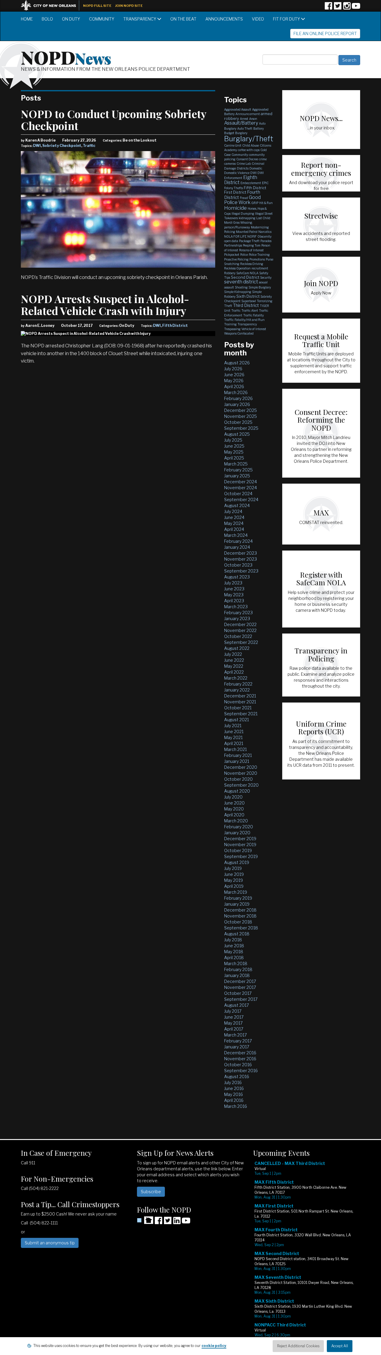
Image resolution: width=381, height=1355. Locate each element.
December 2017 (240, 981)
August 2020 (237, 790)
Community (101, 18)
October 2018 (238, 921)
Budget (229, 133)
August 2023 (237, 576)
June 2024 (234, 517)
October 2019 (238, 850)
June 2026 (234, 374)
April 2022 (234, 672)
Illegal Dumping (243, 213)
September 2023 (241, 570)
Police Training (259, 254)
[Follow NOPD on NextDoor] (145, 1220)
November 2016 (240, 1058)
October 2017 (238, 993)
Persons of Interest (251, 250)
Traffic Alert (249, 310)
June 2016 (234, 1088)
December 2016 (240, 1052)
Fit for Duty (287, 18)
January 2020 (237, 832)
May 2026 (233, 380)
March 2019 (235, 892)
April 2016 (233, 1100)
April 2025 (234, 457)
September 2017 (240, 999)
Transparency (140, 18)
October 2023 (238, 564)
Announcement (247, 114)
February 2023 (238, 612)
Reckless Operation (237, 268)
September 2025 (241, 428)
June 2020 (234, 802)
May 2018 (233, 951)
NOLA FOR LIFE (235, 236)
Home (27, 18)
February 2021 (238, 755)
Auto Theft (244, 128)
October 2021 (238, 707)
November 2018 (240, 915)
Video (258, 18)
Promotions (257, 259)
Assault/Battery (241, 123)
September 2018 (241, 927)
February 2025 (238, 469)
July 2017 (232, 1011)
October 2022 (238, 636)
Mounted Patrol (246, 231)
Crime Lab (244, 163)
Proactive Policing (236, 259)
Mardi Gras (232, 222)
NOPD (66, 57)
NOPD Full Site (97, 6)
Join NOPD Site (129, 6)
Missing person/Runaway (238, 224)
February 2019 (238, 898)
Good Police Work (242, 200)
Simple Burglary (260, 287)
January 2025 (237, 475)
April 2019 (233, 886)
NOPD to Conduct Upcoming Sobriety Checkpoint (113, 119)
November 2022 (240, 630)
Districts (243, 168)
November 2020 (240, 773)
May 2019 (233, 880)
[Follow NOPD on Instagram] (347, 7)
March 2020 (236, 820)
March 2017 (235, 1034)
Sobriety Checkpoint (61, 145)
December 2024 (240, 481)
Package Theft (249, 241)
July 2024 (233, 511)
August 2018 (236, 933)
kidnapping (247, 218)
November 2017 (240, 987)
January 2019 (236, 904)
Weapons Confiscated (239, 333)
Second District (245, 277)
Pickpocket (231, 254)
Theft (228, 306)
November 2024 (240, 487)
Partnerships (233, 245)
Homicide (235, 208)
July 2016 (233, 1082)
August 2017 (236, 1005)
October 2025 (238, 422)
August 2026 (237, 362)
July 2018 (233, 939)
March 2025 (236, 463)
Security (265, 277)
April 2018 (234, 957)
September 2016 (241, 1070)
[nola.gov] (51, 4)
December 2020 (240, 767)
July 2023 (233, 582)
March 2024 (236, 535)
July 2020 (233, 796)
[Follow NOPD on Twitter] (337, 7)
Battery (258, 128)
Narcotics (264, 231)
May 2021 (233, 737)
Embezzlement (251, 183)
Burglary (241, 133)
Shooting (241, 287)
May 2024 (233, 523)
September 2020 (241, 785)
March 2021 (235, 749)
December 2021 (240, 695)
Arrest (244, 118)
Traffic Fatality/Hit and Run (244, 320)
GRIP (254, 203)
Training (230, 324)
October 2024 (238, 493)
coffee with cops (249, 150)
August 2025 (237, 434)
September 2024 (241, 499)
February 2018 (238, 969)
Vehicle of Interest (253, 329)
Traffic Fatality (253, 315)
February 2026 (238, 398)
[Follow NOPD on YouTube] (356, 7)
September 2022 (241, 642)
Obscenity (264, 236)
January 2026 (237, 404)
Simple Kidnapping (237, 292)
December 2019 (240, 838)
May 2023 (233, 594)
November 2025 (240, 416)
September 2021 (240, 713)
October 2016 (238, 1064)
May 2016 (233, 1094)
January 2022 (237, 689)
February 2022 (238, 683)
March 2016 (235, 1106)
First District (235, 192)
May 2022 (233, 666)
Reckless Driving (251, 264)
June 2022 (234, 660)
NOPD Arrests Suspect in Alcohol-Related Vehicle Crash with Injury (105, 304)
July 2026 (233, 368)
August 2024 (237, 505)
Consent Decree (247, 159)
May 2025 (233, 451)
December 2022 (240, 624)
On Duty (71, 18)
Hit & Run (266, 203)
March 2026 (236, 392)
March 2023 (236, 606)
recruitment (260, 268)
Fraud (244, 198)
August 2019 (236, 862)
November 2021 (240, 701)
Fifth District (175, 325)
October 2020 (238, 779)
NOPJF (252, 236)
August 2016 (236, 1076)
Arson (253, 118)
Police (244, 254)
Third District (246, 305)
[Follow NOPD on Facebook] (328, 7)
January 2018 (237, 975)
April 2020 (234, 814)
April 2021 (233, 743)
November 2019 (240, 844)
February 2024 (238, 541)
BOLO (47, 18)
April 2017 (233, 1028)
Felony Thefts (233, 188)
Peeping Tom (251, 245)
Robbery (229, 273)
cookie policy (214, 1345)
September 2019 (241, 856)
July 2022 (233, 654)
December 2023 (240, 553)
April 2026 (234, 386)
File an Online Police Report (325, 33)
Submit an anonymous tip (50, 1242)
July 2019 (233, 868)
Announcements (224, 18)
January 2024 (237, 547)
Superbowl (248, 301)
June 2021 (233, 731)
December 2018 (240, 909)
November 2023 (240, 559)
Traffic (89, 145)
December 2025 (240, 410)
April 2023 (234, 600)
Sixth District (248, 296)
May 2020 (234, 808)
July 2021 (232, 725)
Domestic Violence (236, 173)
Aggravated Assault (237, 109)
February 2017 (238, 1040)
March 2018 (235, 963)
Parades (265, 241)
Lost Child (263, 218)
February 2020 (238, 826)
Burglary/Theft (248, 138)
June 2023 (234, 588)
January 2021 (236, 761)
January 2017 (236, 1046)
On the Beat (183, 18)
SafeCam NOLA (247, 273)
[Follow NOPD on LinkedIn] (177, 1222)
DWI (37, 145)
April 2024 (234, 529)
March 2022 (235, 677)
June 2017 (233, 1017)
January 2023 (237, 618)
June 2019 (234, 874)
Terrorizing (264, 301)
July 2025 (233, 440)
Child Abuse (250, 145)
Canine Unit (232, 145)
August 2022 (236, 648)
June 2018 (234, 945)
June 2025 (234, 445)
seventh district (241, 282)
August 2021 (236, 719)
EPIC (265, 183)
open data (231, 241)
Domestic (255, 168)
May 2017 (233, 1022)
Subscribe (151, 1191)
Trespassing (232, 329)
